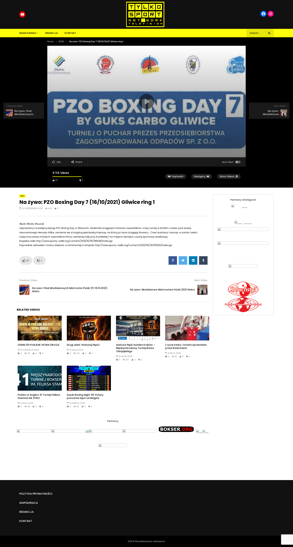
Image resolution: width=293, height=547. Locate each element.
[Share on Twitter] (183, 260)
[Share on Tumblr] (203, 260)
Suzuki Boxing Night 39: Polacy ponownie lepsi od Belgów (85, 396)
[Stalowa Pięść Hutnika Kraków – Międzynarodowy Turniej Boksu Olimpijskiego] (138, 328)
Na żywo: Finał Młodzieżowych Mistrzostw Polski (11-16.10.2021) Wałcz (69, 289)
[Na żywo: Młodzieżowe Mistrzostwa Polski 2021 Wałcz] (202, 290)
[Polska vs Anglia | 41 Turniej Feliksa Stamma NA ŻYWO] (40, 378)
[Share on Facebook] (173, 260)
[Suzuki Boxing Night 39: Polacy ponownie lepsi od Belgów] (89, 378)
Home (50, 41)
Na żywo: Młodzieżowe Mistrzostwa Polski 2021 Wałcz (162, 289)
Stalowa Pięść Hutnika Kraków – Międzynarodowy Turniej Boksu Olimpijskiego (135, 348)
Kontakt (70, 33)
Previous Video (28, 280)
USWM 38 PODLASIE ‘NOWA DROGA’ (39, 345)
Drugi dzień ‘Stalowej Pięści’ (83, 345)
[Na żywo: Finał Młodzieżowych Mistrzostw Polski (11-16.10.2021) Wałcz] (24, 290)
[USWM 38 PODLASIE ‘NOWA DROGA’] (40, 328)
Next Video (201, 280)
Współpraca (28, 503)
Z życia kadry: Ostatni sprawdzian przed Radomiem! (186, 346)
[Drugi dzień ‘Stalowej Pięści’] (89, 328)
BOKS (61, 41)
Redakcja (51, 33)
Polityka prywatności (35, 494)
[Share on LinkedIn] (193, 260)
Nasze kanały (27, 33)
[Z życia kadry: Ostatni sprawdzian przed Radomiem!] (187, 328)
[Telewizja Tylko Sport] (145, 14)
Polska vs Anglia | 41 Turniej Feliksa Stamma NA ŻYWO (39, 396)
